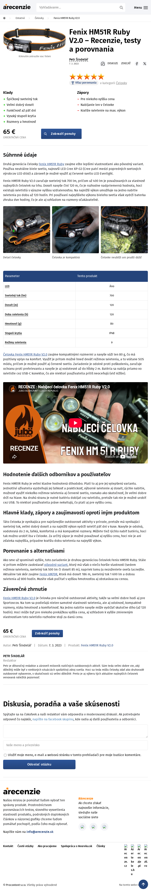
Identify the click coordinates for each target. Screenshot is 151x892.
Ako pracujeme (47, 846)
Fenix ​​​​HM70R (48, 574)
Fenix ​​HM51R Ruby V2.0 (19, 598)
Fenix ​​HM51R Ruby (51, 164)
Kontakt (8, 846)
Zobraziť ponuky (63, 133)
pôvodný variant (56, 564)
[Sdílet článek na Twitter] (144, 63)
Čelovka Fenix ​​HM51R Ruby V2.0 (25, 354)
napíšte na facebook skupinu (53, 719)
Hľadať (122, 7)
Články (101, 846)
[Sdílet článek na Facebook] (136, 63)
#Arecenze (85, 798)
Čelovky (121, 83)
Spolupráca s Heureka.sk (76, 846)
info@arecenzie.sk (40, 831)
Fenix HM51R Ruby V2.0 (97, 645)
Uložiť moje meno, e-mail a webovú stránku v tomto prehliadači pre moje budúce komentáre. (74, 755)
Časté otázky (25, 846)
